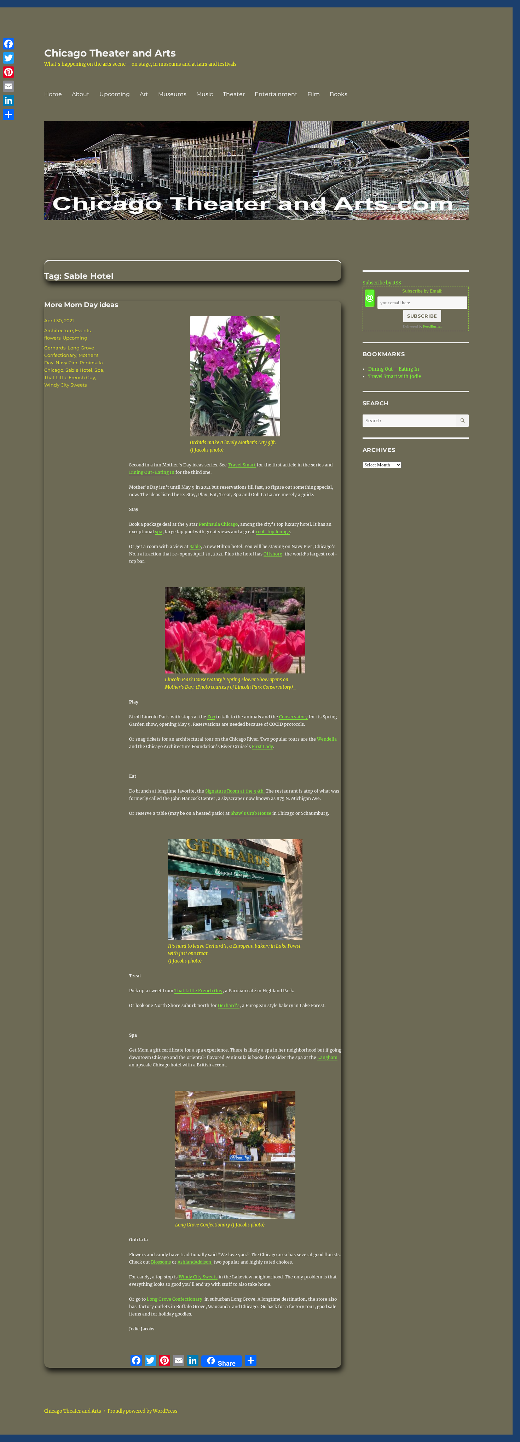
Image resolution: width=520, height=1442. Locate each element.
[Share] (8, 114)
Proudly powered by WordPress (143, 1411)
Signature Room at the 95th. (235, 791)
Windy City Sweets (198, 1276)
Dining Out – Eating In (393, 369)
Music (204, 94)
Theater (234, 94)
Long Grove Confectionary (174, 1299)
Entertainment (276, 94)
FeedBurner (432, 326)
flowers (52, 338)
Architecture (58, 330)
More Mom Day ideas (81, 304)
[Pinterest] (8, 72)
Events (83, 330)
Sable (195, 546)
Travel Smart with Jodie (394, 376)
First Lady (262, 746)
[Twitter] (8, 58)
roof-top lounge (273, 531)
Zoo (211, 716)
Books (338, 94)
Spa (98, 370)
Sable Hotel (78, 370)
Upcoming (114, 94)
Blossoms (161, 1262)
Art (144, 94)
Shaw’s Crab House (251, 813)
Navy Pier (66, 362)
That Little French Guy (198, 990)
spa (158, 531)
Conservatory (293, 716)
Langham (327, 1057)
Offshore (273, 554)
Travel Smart (242, 464)
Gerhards (54, 348)
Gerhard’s (228, 1005)
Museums (172, 94)
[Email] (8, 86)
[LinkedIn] (8, 100)
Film (313, 94)
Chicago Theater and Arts (110, 53)
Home (53, 94)
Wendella (327, 739)
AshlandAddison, (195, 1262)
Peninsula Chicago (218, 524)
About (80, 94)
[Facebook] (8, 44)
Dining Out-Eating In (151, 472)
